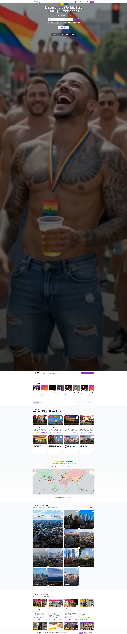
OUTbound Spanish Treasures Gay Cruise (71, 447)
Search (76, 19)
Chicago (60, 22)
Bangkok (74, 22)
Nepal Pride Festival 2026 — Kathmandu (85, 428)
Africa (61, 1)
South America (71, 1)
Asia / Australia (66, 1)
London (64, 22)
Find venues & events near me (88, 372)
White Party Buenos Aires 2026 (55, 427)
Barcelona (69, 22)
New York (56, 22)
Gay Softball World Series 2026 (55, 446)
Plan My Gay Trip (64, 27)
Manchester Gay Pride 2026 (39, 427)
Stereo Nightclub (38, 609)
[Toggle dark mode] (85, 2)
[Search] (81, 2)
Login (92, 1)
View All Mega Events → (90, 412)
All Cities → (92, 507)
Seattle (70, 23)
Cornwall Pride (67, 427)
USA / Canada (57, 1)
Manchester (53, 23)
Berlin (52, 22)
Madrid (78, 22)
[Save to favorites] (46, 606)
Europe (52, 1)
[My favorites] (83, 2)
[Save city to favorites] (62, 511)
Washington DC (59, 23)
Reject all (85, 632)
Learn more (64, 632)
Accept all (80, 632)
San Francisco (65, 23)
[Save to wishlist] (46, 433)
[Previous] (86, 383)
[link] (68, 393)
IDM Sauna (83, 609)
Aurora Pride (36, 446)
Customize (90, 632)
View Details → (43, 432)
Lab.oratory (68, 609)
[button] (63, 478)
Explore (49, 1)
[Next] (88, 383)
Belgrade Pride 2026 (84, 446)
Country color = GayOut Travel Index (66, 497)
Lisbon (74, 23)
